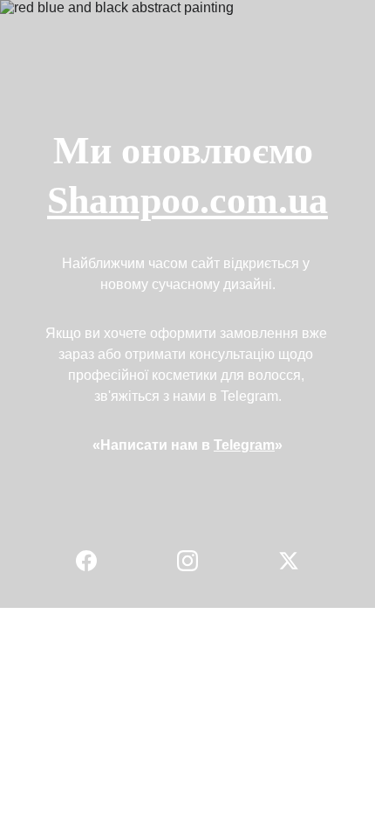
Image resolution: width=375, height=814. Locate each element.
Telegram (244, 445)
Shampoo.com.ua (187, 200)
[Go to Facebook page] (95, 560)
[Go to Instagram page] (196, 560)
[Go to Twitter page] (288, 560)
